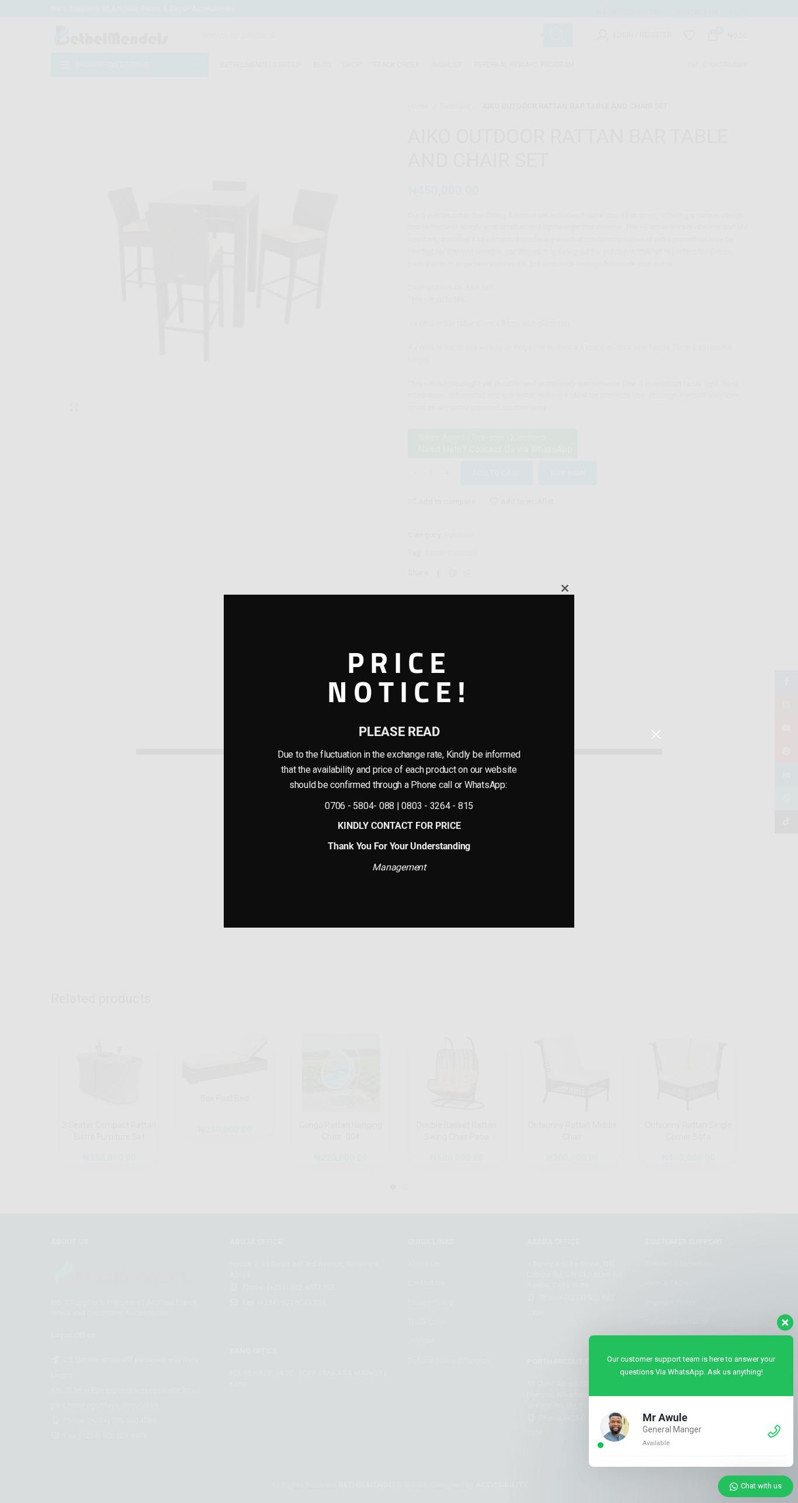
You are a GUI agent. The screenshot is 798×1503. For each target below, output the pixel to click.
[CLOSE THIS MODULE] (565, 588)
